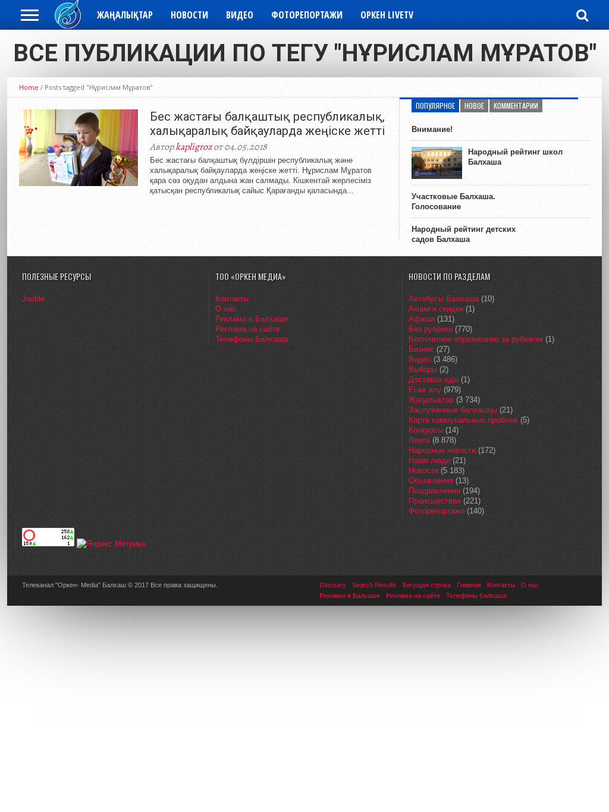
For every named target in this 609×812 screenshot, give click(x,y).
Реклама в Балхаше (251, 318)
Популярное (435, 105)
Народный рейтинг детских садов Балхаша (464, 234)
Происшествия (435, 500)
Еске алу (425, 389)
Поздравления (434, 490)
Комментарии (516, 105)
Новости (189, 14)
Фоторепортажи (307, 14)
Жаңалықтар (125, 14)
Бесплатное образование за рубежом (476, 339)
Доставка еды (434, 379)
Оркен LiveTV (386, 14)
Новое (474, 105)
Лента (419, 440)
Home (29, 87)
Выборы (423, 369)
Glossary (332, 584)
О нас (225, 308)
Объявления (431, 480)
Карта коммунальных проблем (463, 420)
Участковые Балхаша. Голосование (453, 201)
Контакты (232, 298)
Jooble (33, 298)
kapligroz (193, 146)
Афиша (422, 318)
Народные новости (442, 450)
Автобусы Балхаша (444, 298)
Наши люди (429, 460)
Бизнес (421, 349)
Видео (239, 14)
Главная (469, 584)
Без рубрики (431, 329)
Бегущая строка (427, 584)
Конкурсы (426, 430)
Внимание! (432, 129)
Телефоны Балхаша (251, 339)
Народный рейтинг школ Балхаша (515, 156)
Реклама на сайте (247, 329)
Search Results (374, 584)
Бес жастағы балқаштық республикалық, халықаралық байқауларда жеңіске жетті (267, 123)
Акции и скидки (436, 308)
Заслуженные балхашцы (453, 409)
